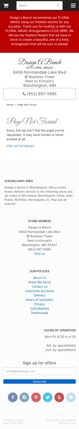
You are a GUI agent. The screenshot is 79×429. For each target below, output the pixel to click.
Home (10, 104)
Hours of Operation (39, 299)
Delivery (39, 295)
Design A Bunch (39, 62)
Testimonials (39, 313)
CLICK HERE (58, 31)
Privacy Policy (16, 423)
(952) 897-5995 (41, 93)
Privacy (39, 304)
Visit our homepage (20, 146)
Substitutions (39, 308)
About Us (39, 277)
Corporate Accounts (39, 291)
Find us (39, 254)
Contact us (39, 286)
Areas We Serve (39, 282)
